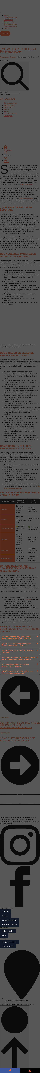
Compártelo (10, 1070)
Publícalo (30, 1070)
